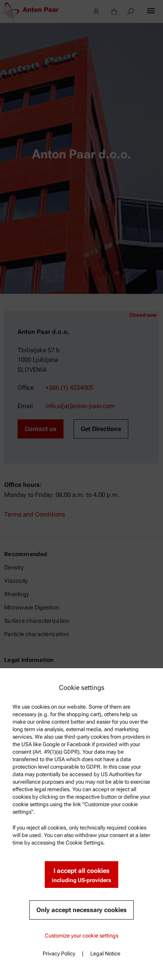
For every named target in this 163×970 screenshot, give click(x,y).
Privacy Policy (59, 953)
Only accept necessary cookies (81, 910)
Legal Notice (105, 953)
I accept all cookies (81, 875)
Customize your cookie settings (81, 935)
